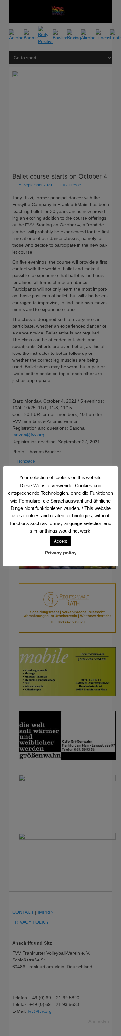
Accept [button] (60, 541)
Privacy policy (60, 552)
